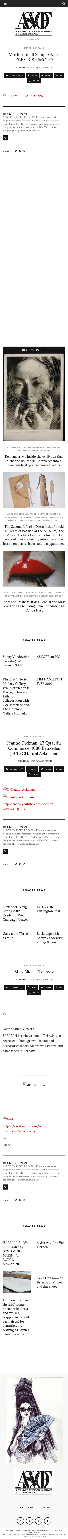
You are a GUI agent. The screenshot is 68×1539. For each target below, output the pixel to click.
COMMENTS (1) (16, 769)
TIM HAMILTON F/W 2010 (49, 681)
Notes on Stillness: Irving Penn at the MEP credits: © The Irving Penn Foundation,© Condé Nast (34, 606)
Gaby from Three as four (15, 935)
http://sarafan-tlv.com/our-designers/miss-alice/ (24, 1128)
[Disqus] (34, 207)
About (32, 1507)
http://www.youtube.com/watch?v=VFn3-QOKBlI (28, 806)
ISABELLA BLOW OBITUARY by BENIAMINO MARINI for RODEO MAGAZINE (15, 1252)
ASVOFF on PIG (48, 656)
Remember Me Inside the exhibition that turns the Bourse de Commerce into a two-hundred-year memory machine (34, 460)
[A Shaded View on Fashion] (34, 23)
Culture (12, 447)
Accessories (15, 514)
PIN (60, 76)
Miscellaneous (34, 48)
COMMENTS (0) (16, 76)
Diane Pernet (45, 67)
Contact (45, 1507)
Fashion (55, 514)
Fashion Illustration (18, 517)
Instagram (53, 447)
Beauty (8, 592)
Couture (31, 514)
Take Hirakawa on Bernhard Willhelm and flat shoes (50, 1282)
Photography (26, 450)
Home (20, 1507)
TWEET (47, 76)
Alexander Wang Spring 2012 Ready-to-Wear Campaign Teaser (15, 913)
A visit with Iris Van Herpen (51, 1244)
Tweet (56, 520)
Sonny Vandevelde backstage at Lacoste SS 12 (16, 661)
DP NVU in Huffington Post (48, 908)
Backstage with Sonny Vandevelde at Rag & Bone (50, 937)
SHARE (33, 76)
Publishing (43, 450)
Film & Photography (32, 447)
